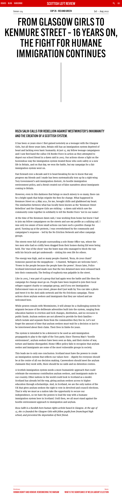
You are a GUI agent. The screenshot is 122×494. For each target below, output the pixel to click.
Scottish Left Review (61, 4)
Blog (10, 3)
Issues (3, 3)
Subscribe (18, 3)
